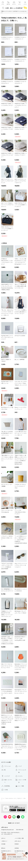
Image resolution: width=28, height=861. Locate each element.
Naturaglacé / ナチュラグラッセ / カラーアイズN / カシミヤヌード (21, 691)
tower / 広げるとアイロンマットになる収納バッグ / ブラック (7, 228)
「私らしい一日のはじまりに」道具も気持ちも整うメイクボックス (20, 286)
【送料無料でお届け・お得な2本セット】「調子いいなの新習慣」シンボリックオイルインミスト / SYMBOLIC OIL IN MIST (7, 640)
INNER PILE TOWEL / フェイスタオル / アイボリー (7, 129)
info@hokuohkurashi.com (7, 829)
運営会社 (3, 848)
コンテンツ (14, 4)
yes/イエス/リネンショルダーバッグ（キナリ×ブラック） (7, 180)
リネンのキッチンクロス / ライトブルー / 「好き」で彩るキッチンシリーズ (21, 383)
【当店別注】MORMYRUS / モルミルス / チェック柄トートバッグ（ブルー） (7, 746)
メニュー (25, 4)
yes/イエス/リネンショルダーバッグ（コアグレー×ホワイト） (20, 180)
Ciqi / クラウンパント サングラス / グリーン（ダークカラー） (21, 565)
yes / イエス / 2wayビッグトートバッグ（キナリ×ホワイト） (7, 204)
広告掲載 (3, 844)
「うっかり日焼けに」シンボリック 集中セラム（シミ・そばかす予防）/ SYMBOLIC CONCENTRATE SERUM (21, 539)
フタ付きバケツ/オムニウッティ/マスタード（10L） (20, 486)
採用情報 (17, 848)
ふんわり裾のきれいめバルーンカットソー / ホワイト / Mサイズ (21, 433)
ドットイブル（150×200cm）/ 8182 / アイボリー (20, 512)
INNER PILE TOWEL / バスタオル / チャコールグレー (7, 155)
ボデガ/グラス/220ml (20, 335)
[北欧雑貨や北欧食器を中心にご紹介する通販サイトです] (14, 8)
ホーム (3, 4)
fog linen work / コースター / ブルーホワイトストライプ (7, 337)
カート (19, 4)
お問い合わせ (18, 841)
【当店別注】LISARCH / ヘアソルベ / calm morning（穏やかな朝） (21, 638)
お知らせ (3, 838)
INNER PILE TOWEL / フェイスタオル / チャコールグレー (21, 105)
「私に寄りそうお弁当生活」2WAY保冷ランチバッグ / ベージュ (7, 433)
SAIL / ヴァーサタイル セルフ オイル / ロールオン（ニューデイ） (6, 665)
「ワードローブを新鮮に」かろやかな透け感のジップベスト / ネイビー (21, 311)
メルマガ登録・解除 (19, 838)
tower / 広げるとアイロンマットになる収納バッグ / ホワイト (21, 204)
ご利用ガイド (4, 841)
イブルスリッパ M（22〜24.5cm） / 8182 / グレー (7, 537)
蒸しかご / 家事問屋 (19, 359)
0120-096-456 (19, 829)
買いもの (8, 4)
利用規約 (17, 844)
